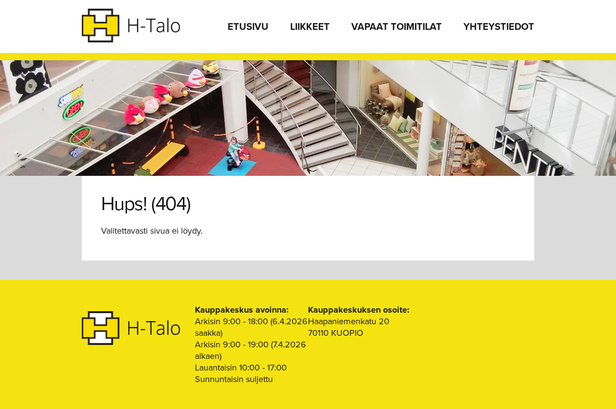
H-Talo (131, 25)
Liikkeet (310, 27)
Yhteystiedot (498, 27)
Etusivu (248, 27)
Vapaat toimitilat (396, 27)
